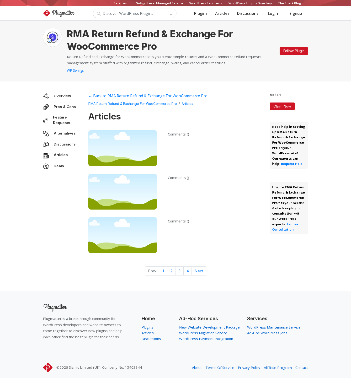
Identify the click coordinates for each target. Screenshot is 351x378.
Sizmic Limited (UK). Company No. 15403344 (105, 367)
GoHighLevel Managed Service (159, 3)
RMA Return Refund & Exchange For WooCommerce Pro (132, 104)
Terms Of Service (219, 367)
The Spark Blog (289, 3)
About (197, 367)
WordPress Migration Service (203, 332)
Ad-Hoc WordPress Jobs (267, 332)
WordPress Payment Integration (206, 338)
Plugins (200, 13)
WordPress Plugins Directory (250, 3)
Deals (59, 166)
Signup (295, 13)
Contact (301, 367)
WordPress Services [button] (204, 3)
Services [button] (120, 3)
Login (273, 13)
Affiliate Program (278, 367)
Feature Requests (61, 120)
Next (199, 271)
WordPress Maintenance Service (274, 327)
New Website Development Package (209, 327)
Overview (62, 96)
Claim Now (282, 106)
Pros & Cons (65, 106)
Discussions (247, 13)
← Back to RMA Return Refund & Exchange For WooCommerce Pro (147, 95)
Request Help (292, 164)
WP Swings (75, 70)
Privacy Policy (249, 367)
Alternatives (65, 133)
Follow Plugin (293, 51)
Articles (222, 13)
